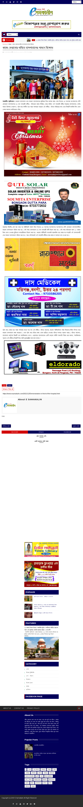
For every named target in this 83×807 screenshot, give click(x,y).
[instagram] (17, 2)
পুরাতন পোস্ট (76, 426)
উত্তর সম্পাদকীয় (30, 776)
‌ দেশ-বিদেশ (36, 769)
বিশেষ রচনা (29, 683)
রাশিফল (28, 689)
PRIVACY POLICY (33, 708)
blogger (15, 432)
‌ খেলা (29, 769)
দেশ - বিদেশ (29, 676)
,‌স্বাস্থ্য (30, 52)
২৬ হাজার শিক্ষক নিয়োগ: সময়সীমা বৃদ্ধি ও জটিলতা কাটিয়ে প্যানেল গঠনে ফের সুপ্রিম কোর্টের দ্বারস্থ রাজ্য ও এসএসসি (45, 40)
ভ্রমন (27, 783)
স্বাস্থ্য (33, 786)
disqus (41, 432)
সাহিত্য (27, 786)
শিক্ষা (50, 783)
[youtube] (10, 2)
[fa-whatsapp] (6, 2)
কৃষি (37, 776)
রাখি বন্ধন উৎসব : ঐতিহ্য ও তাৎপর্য (43, 596)
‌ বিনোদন (43, 769)
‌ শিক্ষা (54, 769)
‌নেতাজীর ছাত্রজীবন (39, 745)
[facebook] (3, 2)
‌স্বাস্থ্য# (9, 385)
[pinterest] (20, 2)
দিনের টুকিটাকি (30, 672)
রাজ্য (27, 686)
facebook (67, 432)
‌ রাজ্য (16, 40)
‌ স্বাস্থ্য (27, 773)
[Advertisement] (41, 491)
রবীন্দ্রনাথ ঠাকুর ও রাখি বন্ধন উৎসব (43, 613)
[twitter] (13, 2)
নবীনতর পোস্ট (6, 426)
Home (5, 44)
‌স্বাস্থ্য (9, 44)
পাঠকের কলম (37, 779)
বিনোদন (28, 679)
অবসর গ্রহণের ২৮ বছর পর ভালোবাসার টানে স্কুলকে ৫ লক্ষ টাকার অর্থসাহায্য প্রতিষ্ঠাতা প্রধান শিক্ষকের (45, 606)
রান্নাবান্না (38, 783)
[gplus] (30, 803)
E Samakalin (19, 798)
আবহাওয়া (52, 773)
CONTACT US (19, 708)
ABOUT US (7, 708)
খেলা (27, 669)
